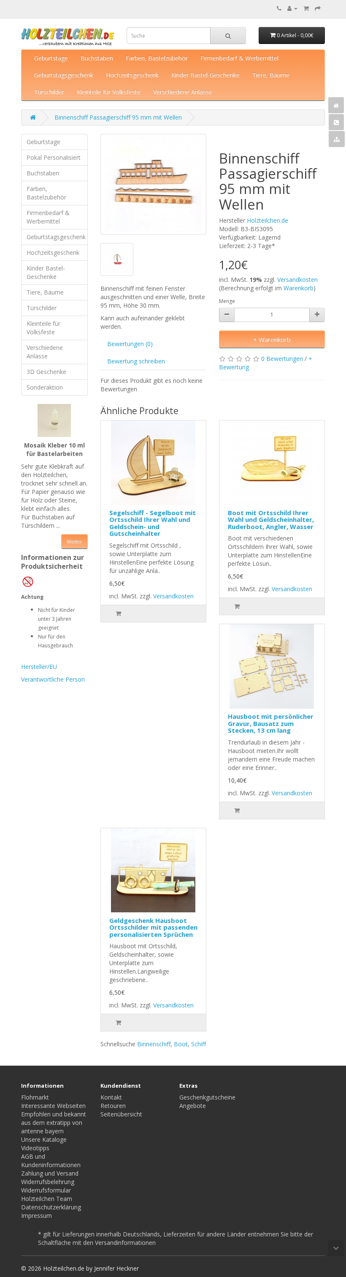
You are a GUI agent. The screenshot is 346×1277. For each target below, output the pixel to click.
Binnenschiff (153, 1044)
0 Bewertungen (282, 359)
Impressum (36, 1216)
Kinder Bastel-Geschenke (205, 75)
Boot (181, 1044)
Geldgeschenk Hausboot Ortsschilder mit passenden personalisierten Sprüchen (153, 927)
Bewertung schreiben (136, 361)
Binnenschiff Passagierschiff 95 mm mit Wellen (118, 117)
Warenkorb (299, 288)
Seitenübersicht (121, 1114)
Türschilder (49, 92)
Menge (227, 301)
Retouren (113, 1106)
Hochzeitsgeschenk (132, 75)
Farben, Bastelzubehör (157, 58)
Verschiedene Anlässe (182, 92)
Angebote (192, 1106)
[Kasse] (318, 8)
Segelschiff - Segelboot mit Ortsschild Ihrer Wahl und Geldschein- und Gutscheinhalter (152, 523)
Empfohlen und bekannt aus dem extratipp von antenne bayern (53, 1122)
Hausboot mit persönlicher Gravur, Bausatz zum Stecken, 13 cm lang (271, 723)
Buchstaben (97, 58)
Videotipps (35, 1148)
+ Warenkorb (272, 339)
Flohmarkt (35, 1097)
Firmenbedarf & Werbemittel (239, 58)
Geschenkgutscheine (207, 1097)
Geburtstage (51, 58)
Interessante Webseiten (53, 1106)
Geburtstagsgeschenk (63, 75)
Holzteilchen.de (267, 220)
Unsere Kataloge (44, 1139)
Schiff (198, 1044)
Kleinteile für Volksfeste (109, 92)
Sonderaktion (45, 387)
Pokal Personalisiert (54, 157)
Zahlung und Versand (49, 1173)
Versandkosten (297, 280)
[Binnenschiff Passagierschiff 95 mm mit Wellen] (153, 184)
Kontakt (111, 1097)
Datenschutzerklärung (51, 1207)
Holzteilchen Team (46, 1199)
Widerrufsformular (46, 1190)
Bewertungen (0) (130, 344)
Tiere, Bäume (270, 75)
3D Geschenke (46, 372)
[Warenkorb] (306, 8)
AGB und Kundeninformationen (51, 1160)
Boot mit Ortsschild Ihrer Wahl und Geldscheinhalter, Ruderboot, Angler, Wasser (271, 519)
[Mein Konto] (292, 8)
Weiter (74, 541)
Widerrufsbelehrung (47, 1182)
